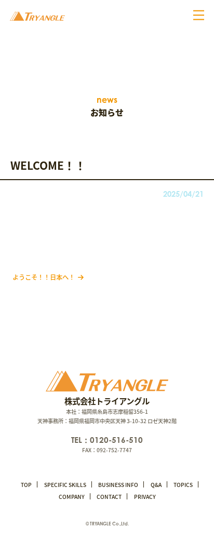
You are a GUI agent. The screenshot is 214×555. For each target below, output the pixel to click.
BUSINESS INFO (118, 485)
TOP (26, 485)
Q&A (156, 485)
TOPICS (183, 485)
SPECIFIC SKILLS (65, 485)
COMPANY (72, 496)
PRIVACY (145, 496)
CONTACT (109, 496)
